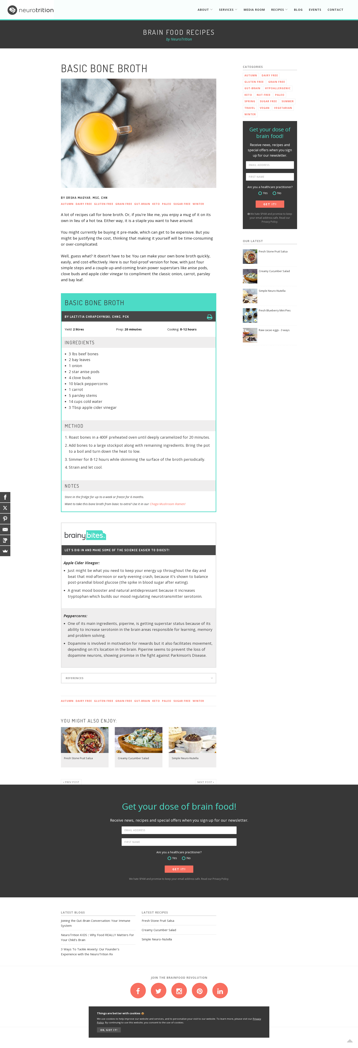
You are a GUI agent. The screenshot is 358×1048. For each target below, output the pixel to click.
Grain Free (123, 204)
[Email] (5, 529)
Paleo (166, 204)
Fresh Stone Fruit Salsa (273, 251)
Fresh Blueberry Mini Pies (275, 310)
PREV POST (71, 782)
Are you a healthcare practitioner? (270, 187)
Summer (288, 101)
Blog (298, 10)
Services (227, 10)
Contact (335, 10)
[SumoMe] (5, 551)
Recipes (278, 10)
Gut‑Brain (142, 204)
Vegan (265, 108)
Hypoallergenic (278, 88)
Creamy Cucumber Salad (274, 271)
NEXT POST (205, 782)
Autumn (67, 204)
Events (315, 10)
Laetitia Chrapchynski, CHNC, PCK (99, 317)
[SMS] (5, 540)
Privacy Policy (269, 221)
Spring (249, 101)
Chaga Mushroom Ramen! (167, 504)
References (74, 678)
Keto (156, 204)
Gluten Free (103, 204)
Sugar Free (182, 204)
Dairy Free (84, 204)
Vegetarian (283, 108)
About (204, 10)
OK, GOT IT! (108, 1029)
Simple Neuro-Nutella (272, 291)
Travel (249, 108)
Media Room (254, 10)
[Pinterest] (5, 519)
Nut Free (264, 95)
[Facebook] (5, 497)
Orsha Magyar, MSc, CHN (87, 198)
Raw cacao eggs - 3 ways (274, 330)
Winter (198, 204)
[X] (5, 508)
